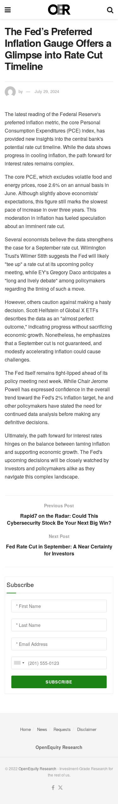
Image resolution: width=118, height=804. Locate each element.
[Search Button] (110, 9)
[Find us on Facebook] (53, 787)
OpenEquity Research (37, 768)
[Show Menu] (8, 9)
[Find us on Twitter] (60, 787)
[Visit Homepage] (58, 9)
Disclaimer (86, 729)
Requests (62, 729)
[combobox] (19, 663)
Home (25, 729)
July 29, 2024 (47, 91)
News (42, 729)
